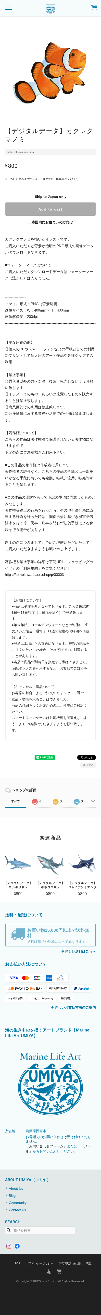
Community (17, 1203)
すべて (15, 801)
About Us (16, 1188)
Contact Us (17, 1210)
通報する (88, 765)
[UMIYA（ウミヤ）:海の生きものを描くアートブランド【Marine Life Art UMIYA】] (50, 1084)
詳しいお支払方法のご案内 (75, 1007)
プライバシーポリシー (39, 1263)
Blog (12, 1196)
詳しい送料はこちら (80, 951)
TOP (17, 1263)
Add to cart (50, 209)
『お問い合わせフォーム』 (46, 1146)
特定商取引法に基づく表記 (75, 1263)
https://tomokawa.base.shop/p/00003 (34, 574)
